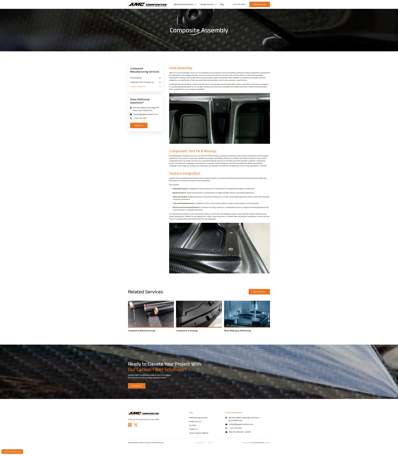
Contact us (136, 386)
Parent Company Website (198, 433)
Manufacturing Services (184, 4)
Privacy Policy (199, 442)
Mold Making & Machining (237, 330)
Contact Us (138, 125)
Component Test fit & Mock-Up (142, 82)
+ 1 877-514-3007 (238, 4)
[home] (147, 4)
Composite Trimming (187, 330)
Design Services (207, 4)
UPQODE (267, 442)
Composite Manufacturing (141, 330)
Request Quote (260, 4)
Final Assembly (136, 78)
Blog (222, 4)
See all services (259, 292)
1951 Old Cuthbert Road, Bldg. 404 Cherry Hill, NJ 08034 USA (146, 109)
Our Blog (192, 425)
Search (210, 442)
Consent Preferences (12, 452)
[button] (185, 4)
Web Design (247, 442)
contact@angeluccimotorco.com (145, 114)
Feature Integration (137, 86)
